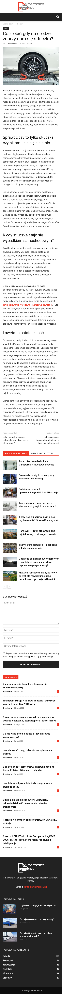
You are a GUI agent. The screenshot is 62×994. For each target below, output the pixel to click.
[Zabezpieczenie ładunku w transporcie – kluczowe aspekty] (10, 465)
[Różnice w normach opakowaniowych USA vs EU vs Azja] (10, 493)
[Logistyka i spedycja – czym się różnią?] (9, 909)
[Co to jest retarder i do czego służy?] (10, 923)
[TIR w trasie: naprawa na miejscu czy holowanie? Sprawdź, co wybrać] (10, 520)
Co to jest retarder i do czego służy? (37, 919)
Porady (20, 24)
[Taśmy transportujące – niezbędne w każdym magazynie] (10, 548)
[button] (5, 17)
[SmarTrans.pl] (31, 6)
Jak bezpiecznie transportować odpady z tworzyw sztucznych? (47, 440)
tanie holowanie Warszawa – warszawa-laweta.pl (27, 304)
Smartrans (12, 44)
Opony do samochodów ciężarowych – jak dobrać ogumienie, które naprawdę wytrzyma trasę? (39, 562)
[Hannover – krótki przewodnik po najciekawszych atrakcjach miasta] (10, 534)
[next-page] (9, 587)
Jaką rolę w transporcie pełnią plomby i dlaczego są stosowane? (16, 440)
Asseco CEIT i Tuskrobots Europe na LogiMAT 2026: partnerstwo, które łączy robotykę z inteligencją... (29, 840)
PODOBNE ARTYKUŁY (16, 453)
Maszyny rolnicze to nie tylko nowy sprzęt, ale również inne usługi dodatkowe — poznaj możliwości (38, 576)
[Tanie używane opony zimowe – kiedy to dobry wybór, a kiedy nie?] (10, 506)
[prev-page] (4, 587)
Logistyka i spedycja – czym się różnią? (39, 905)
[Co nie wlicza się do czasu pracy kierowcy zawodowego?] (10, 479)
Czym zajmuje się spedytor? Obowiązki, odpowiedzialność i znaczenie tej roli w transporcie (25, 803)
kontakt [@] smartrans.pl (35, 886)
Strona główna (9, 24)
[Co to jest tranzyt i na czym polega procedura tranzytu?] (10, 937)
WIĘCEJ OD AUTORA (42, 453)
